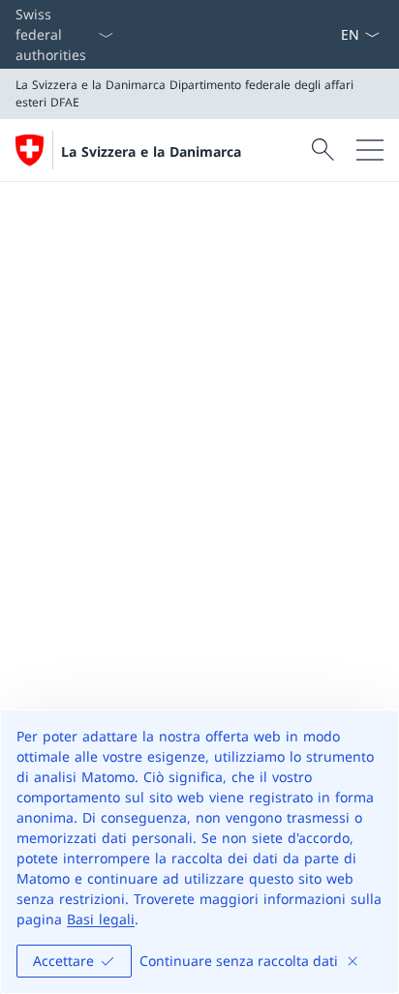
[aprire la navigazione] (370, 150)
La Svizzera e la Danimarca (151, 151)
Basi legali (101, 919)
